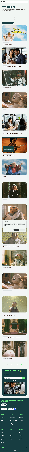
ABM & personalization (6, 267)
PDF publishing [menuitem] (21, 417)
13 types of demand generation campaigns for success (12, 66)
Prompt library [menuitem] (2, 442)
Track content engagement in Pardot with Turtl (11, 111)
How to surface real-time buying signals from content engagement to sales (14, 269)
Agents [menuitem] (1, 421)
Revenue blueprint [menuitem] (3, 417)
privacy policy (14, 380)
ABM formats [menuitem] (20, 423)
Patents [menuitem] (20, 439)
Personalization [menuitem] (21, 420)
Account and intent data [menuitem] (22, 421)
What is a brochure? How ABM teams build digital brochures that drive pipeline (14, 293)
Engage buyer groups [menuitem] (12, 421)
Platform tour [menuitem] (2, 438)
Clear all (8, 22)
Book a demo (4, 404)
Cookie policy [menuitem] (20, 432)
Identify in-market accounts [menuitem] (13, 420)
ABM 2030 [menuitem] (2, 432)
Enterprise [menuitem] (11, 438)
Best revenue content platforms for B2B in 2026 (11, 246)
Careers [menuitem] (11, 435)
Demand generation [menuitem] (12, 417)
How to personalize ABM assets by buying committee (12, 337)
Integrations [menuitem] (2, 423)
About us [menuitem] (11, 431)
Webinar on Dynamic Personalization (9, 155)
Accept (16, 229)
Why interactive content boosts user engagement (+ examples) (13, 88)
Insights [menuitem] (2, 420)
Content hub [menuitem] (2, 435)
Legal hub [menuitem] (20, 431)
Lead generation (5, 199)
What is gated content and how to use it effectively (11, 201)
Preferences (10, 229)
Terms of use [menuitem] (20, 435)
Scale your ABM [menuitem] (12, 423)
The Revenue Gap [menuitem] (3, 431)
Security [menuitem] (11, 439)
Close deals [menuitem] (11, 424)
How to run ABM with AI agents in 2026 (9, 315)
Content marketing (9, 87)
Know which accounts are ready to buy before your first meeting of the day (14, 178)
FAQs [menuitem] (1, 439)
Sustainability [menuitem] (20, 438)
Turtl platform (5, 109)
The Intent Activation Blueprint (8, 44)
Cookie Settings (14, 450)
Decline (22, 229)
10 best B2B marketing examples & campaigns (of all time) (12, 133)
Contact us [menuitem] (11, 432)
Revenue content (5, 87)
